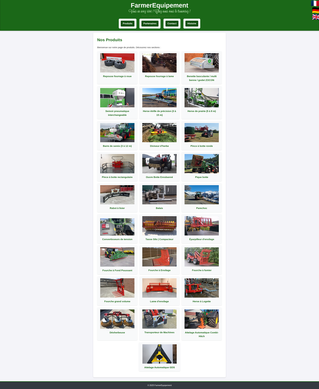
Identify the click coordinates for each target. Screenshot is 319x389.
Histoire (191, 23)
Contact (171, 23)
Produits (127, 23)
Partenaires (150, 23)
